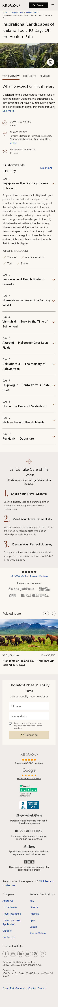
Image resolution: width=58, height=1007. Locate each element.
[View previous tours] (46, 613)
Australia (34, 913)
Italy (32, 900)
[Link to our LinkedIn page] (20, 954)
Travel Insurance (11, 913)
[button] (29, 223)
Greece (34, 907)
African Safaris (38, 933)
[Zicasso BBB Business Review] (29, 805)
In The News (9, 907)
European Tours (17, 12)
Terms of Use (22, 988)
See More (8, 110)
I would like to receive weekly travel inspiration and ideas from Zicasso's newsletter (28, 725)
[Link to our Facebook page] (5, 954)
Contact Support (37, 988)
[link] (29, 644)
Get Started (38, 5)
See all (13, 142)
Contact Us (8, 937)
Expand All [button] (46, 167)
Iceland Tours (31, 12)
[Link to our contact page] (43, 954)
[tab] (10, 76)
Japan (33, 926)
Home (4, 12)
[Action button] (53, 5)
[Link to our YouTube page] (28, 954)
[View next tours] (53, 613)
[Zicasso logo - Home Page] (11, 5)
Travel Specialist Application (11, 922)
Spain (33, 920)
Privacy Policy (9, 988)
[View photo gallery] (50, 62)
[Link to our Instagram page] (13, 954)
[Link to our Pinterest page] (35, 954)
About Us (7, 900)
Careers (7, 930)
